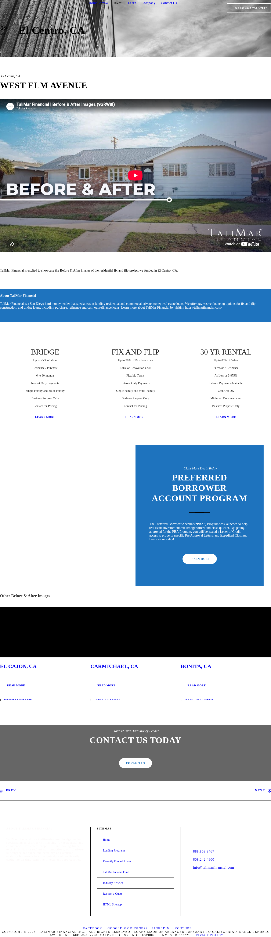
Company (149, 3)
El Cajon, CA (18, 666)
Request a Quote (112, 893)
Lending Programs (114, 850)
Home (93, 3)
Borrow (102, 3)
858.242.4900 (203, 859)
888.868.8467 (203, 851)
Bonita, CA (196, 666)
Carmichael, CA (114, 666)
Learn (132, 3)
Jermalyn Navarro (18, 699)
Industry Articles (113, 883)
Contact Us (169, 3)
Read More (16, 685)
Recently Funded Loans (117, 861)
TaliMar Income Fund (116, 872)
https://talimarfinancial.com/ (203, 307)
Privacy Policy (209, 935)
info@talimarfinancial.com (213, 867)
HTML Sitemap (112, 904)
